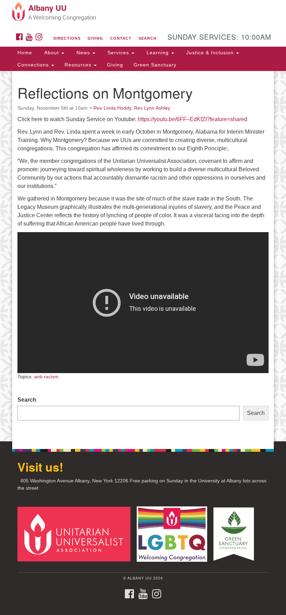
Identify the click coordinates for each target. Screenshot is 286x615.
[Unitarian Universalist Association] (76, 533)
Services (118, 52)
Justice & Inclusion (210, 52)
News (83, 52)
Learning (158, 52)
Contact (120, 38)
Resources (79, 65)
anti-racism (46, 376)
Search (147, 38)
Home (24, 52)
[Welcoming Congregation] (174, 533)
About (52, 52)
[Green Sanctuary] (236, 533)
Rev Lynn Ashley (152, 108)
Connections (34, 65)
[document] (143, 256)
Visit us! (40, 466)
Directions (67, 38)
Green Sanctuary (155, 65)
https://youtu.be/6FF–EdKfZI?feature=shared (192, 119)
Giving (95, 38)
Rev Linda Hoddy (112, 108)
